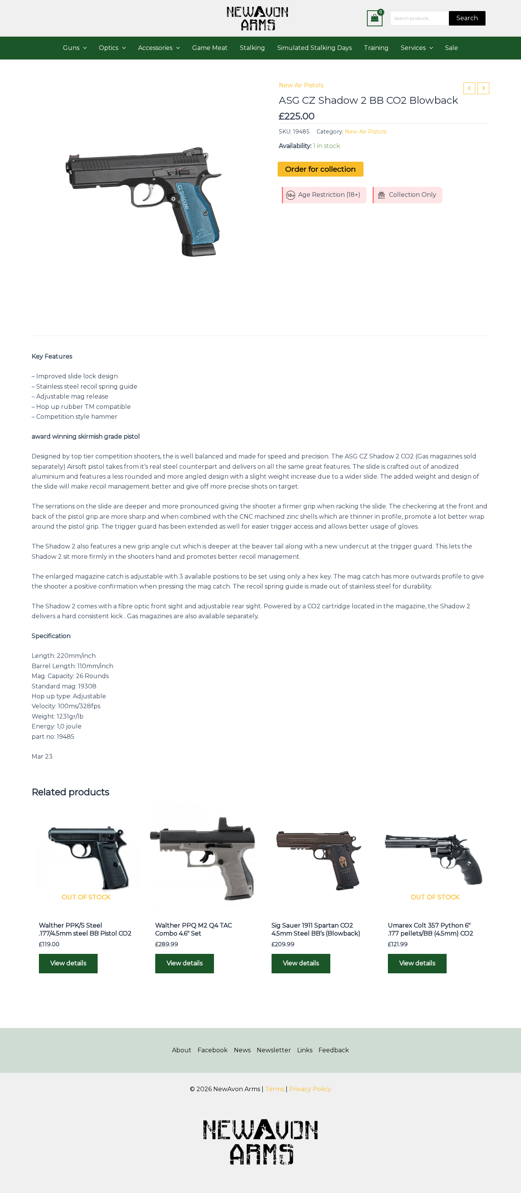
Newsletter (274, 1050)
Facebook (213, 1050)
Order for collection (320, 169)
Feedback (333, 1050)
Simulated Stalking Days (314, 47)
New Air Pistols (301, 85)
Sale (451, 47)
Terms (274, 1089)
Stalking (252, 47)
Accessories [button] (155, 47)
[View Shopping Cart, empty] (375, 18)
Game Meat (210, 47)
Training (376, 47)
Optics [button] (108, 47)
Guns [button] (71, 47)
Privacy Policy (310, 1089)
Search (467, 18)
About (181, 1050)
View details (68, 963)
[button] (83, 48)
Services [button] (413, 47)
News (242, 1050)
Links (304, 1050)
